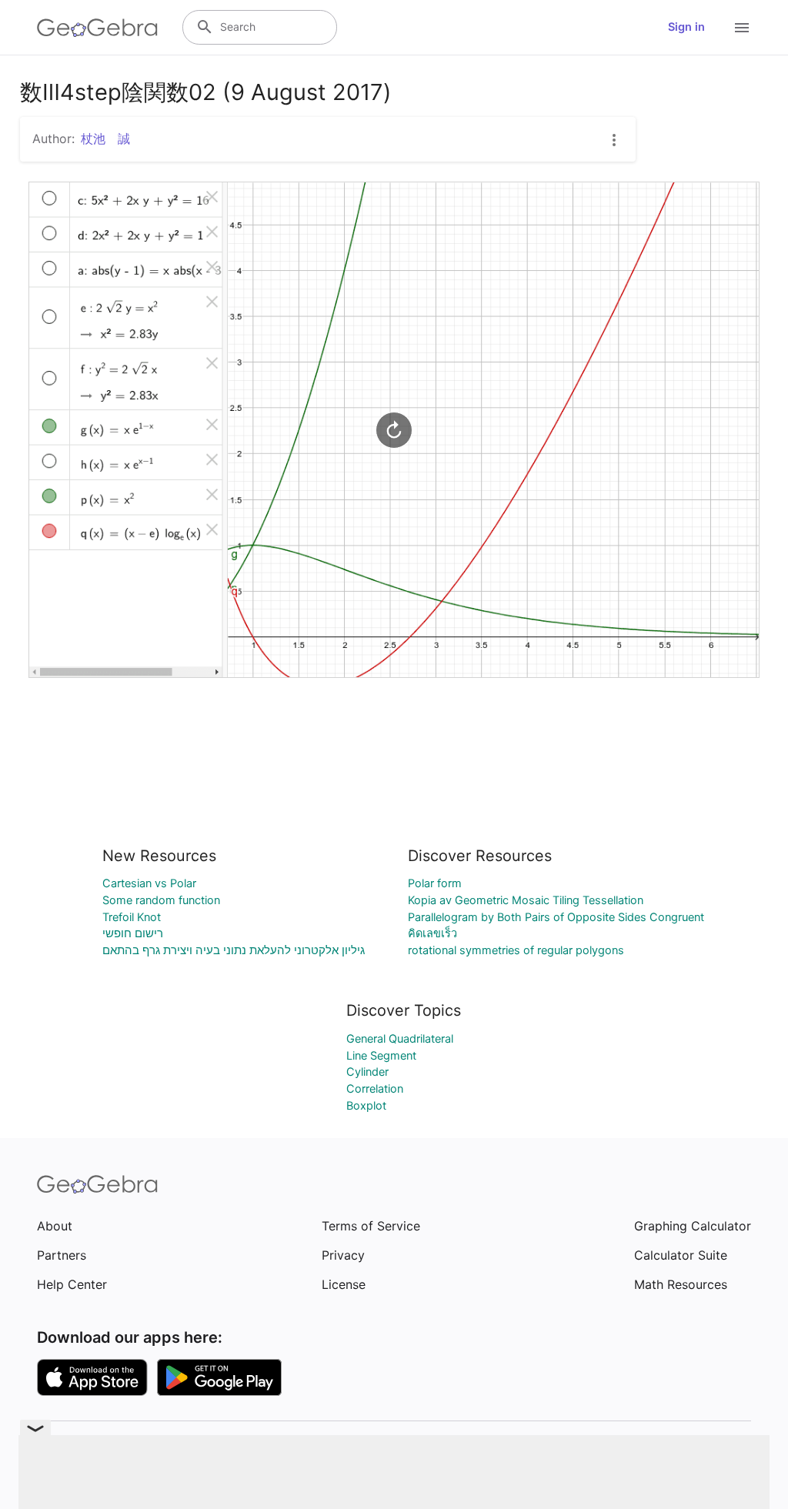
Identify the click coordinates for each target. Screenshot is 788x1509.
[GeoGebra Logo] (97, 27)
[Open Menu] (742, 27)
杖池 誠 (105, 138)
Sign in (686, 27)
